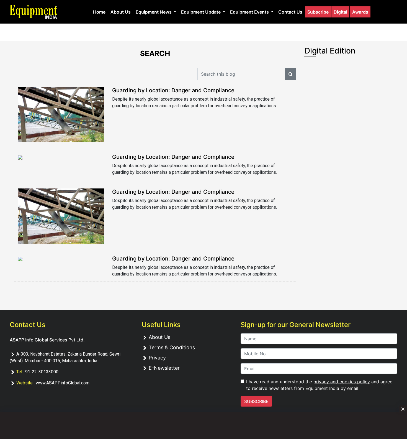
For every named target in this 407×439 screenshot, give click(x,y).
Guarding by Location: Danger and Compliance (173, 90)
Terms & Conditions (172, 347)
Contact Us (290, 12)
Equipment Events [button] (250, 12)
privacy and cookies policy (341, 381)
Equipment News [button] (154, 12)
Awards (360, 12)
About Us (120, 12)
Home (99, 12)
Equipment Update (201, 12)
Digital (340, 12)
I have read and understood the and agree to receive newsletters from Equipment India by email (319, 385)
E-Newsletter (164, 368)
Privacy (157, 358)
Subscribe (318, 12)
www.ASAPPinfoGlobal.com (62, 383)
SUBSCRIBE (256, 401)
